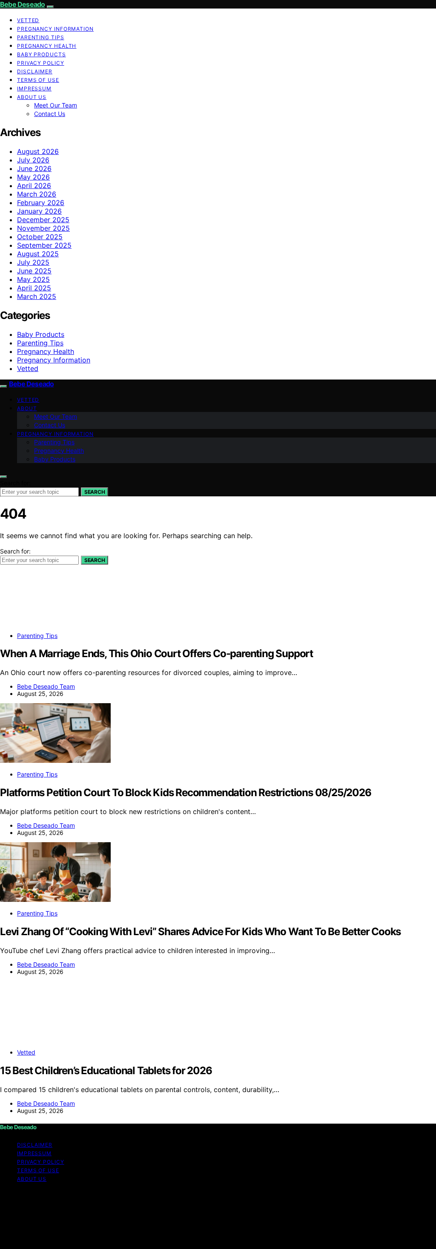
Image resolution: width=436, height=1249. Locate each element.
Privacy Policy (40, 63)
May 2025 (33, 279)
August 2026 (38, 151)
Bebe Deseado (22, 4)
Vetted (28, 20)
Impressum (34, 88)
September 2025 (44, 245)
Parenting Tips (40, 37)
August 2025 (38, 253)
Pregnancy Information (55, 29)
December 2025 (43, 219)
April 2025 (34, 288)
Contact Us (49, 113)
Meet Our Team (55, 105)
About (27, 408)
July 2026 (33, 160)
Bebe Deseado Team (46, 686)
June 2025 (34, 271)
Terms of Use (38, 80)
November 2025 (43, 228)
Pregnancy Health (46, 46)
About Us (31, 97)
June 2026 (34, 168)
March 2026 (36, 194)
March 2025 (36, 296)
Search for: (15, 483)
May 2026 (33, 177)
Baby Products (41, 54)
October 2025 (40, 236)
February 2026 (40, 202)
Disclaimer (34, 71)
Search (94, 492)
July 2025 (33, 262)
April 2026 (34, 185)
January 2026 (39, 211)
